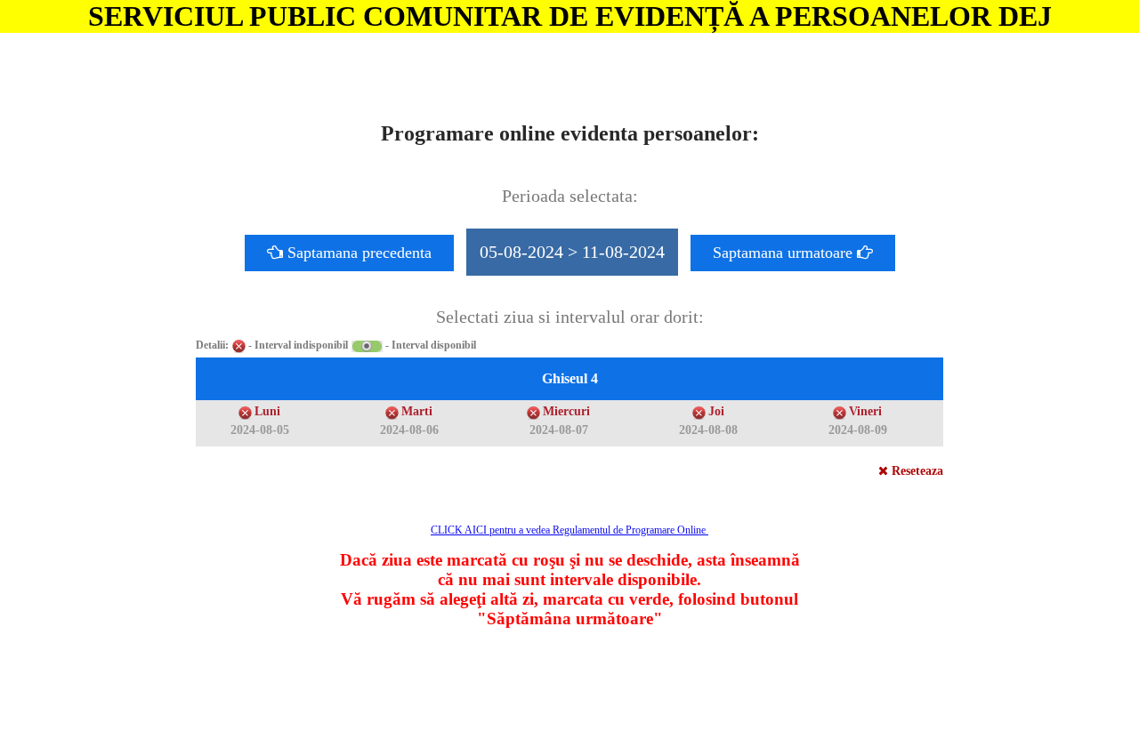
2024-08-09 (857, 430)
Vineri (865, 411)
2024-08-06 (409, 430)
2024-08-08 (708, 430)
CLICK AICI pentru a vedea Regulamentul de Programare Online (569, 530)
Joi (716, 411)
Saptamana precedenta (357, 252)
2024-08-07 (558, 430)
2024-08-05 (259, 430)
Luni (267, 411)
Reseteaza (915, 471)
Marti (416, 411)
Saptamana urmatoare (785, 252)
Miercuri (566, 411)
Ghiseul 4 (570, 378)
